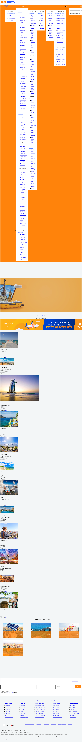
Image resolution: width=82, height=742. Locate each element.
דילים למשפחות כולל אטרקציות (33, 184)
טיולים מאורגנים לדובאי (60, 52)
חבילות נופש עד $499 (12, 19)
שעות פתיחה (27, 724)
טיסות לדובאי (22, 115)
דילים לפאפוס (32, 123)
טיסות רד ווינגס (22, 237)
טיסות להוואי (22, 189)
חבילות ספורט (72, 705)
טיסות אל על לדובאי (22, 34)
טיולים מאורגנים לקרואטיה (40, 707)
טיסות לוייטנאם (23, 185)
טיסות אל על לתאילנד (22, 61)
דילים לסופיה (32, 89)
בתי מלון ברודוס (56, 711)
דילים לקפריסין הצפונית (33, 112)
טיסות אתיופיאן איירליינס (23, 258)
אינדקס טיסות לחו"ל (9, 717)
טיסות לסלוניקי (22, 119)
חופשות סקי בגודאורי (41, 22)
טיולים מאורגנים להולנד (60, 33)
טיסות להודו (22, 177)
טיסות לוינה (22, 81)
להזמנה (6, 357)
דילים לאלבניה (32, 51)
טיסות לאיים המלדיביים (22, 193)
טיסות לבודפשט (23, 86)
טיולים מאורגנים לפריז (61, 18)
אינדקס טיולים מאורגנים (39, 717)
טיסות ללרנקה (22, 117)
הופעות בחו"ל (50, 11)
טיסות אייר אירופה (23, 242)
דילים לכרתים (23, 703)
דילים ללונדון (32, 60)
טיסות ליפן (22, 179)
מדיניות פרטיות (46, 724)
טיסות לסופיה (22, 160)
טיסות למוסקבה (23, 105)
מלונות (67, 6)
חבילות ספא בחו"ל (33, 172)
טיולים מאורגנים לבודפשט (40, 709)
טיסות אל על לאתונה (22, 18)
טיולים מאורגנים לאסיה (60, 47)
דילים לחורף (32, 55)
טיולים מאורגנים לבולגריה (60, 24)
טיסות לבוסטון (22, 211)
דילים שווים (32, 146)
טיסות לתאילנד (22, 184)
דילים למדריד (32, 63)
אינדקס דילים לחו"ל (24, 717)
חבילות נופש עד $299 (11, 7)
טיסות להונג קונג (23, 175)
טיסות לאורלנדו (23, 226)
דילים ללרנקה (32, 116)
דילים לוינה (33, 25)
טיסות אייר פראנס (23, 240)
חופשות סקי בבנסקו (41, 17)
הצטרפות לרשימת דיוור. (4, 691)
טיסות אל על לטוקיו (22, 65)
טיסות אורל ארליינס (22, 248)
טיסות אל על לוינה (23, 37)
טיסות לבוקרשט (23, 100)
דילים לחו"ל (20, 700)
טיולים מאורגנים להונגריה (60, 36)
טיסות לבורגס (22, 132)
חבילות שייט (32, 165)
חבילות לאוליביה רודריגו (51, 37)
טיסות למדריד (22, 89)
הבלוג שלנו (70, 724)
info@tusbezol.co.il (19, 739)
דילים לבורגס (32, 138)
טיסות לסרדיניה (23, 98)
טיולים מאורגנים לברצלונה (60, 16)
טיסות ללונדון (22, 95)
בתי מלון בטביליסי (56, 715)
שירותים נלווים (73, 7)
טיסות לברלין (22, 78)
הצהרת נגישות (53, 724)
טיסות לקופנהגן (22, 91)
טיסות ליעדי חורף (22, 142)
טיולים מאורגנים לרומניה (60, 39)
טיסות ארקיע (22, 235)
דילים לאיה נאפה (33, 108)
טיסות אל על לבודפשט (22, 31)
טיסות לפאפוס (22, 137)
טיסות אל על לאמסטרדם (22, 68)
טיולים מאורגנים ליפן (61, 59)
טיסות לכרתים (22, 129)
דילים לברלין (32, 31)
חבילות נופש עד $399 (12, 16)
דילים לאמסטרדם (33, 22)
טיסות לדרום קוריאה (22, 181)
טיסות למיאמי (22, 216)
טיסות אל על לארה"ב (22, 14)
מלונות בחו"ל (53, 700)
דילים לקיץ (32, 96)
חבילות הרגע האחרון (74, 703)
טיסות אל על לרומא (22, 55)
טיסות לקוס (22, 130)
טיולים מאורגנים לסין (61, 57)
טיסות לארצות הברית (23, 202)
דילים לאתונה (32, 75)
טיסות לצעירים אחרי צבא (22, 198)
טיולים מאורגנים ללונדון (60, 43)
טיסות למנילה (22, 187)
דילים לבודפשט (33, 41)
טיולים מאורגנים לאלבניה (60, 27)
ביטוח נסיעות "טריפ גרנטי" (75, 13)
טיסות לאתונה (22, 84)
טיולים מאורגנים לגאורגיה (40, 711)
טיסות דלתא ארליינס (22, 251)
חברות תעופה (21, 230)
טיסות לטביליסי (23, 83)
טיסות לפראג (22, 88)
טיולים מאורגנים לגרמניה (60, 21)
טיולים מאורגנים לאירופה (60, 11)
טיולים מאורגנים (58, 7)
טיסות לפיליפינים (23, 174)
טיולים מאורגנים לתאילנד (60, 62)
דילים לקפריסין (33, 104)
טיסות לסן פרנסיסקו (22, 219)
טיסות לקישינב (22, 108)
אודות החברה (32, 724)
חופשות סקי (41, 7)
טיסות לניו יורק (22, 210)
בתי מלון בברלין (56, 705)
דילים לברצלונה (33, 44)
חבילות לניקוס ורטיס (50, 27)
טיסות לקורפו (22, 120)
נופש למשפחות (73, 717)
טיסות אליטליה (22, 239)
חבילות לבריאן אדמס (50, 32)
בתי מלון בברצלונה (56, 703)
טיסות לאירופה (21, 72)
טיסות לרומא (22, 96)
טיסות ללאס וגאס (23, 215)
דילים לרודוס (32, 131)
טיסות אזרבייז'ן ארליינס (22, 255)
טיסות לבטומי (22, 101)
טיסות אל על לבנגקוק (22, 21)
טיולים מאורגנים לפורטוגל (40, 715)
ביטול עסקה (6, 5)
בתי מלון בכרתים (56, 709)
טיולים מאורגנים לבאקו (60, 55)
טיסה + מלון (32, 7)
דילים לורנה (33, 125)
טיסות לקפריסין (23, 134)
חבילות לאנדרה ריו (51, 22)
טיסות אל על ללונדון (22, 39)
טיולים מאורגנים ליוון (61, 30)
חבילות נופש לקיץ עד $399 (33, 156)
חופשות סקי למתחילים (42, 27)
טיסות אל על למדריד (22, 43)
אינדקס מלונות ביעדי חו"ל (57, 717)
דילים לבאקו (32, 48)
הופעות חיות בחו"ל (49, 7)
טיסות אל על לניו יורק (23, 50)
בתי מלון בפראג (56, 713)
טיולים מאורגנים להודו (61, 64)
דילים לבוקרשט (33, 19)
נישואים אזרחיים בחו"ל (74, 713)
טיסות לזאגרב (22, 106)
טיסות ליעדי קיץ (22, 112)
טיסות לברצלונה (23, 79)
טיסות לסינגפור (22, 190)
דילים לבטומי (32, 34)
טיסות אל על (21, 10)
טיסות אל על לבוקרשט (22, 28)
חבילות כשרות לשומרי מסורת (32, 177)
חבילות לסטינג (50, 16)
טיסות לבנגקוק (22, 172)
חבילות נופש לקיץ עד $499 (33, 161)
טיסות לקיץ (13, 311)
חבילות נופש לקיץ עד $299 (33, 151)
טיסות (19, 7)
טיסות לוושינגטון (23, 223)
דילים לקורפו (32, 141)
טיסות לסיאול (22, 195)
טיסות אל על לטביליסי (22, 58)
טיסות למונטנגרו (23, 135)
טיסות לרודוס (22, 124)
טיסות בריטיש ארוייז (22, 245)
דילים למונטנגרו (33, 135)
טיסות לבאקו (22, 103)
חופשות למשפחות (33, 169)
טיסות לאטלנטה (23, 221)
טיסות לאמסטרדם (23, 76)
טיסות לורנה (22, 127)
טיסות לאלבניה (22, 125)
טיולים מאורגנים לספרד (39, 705)
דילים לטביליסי (33, 16)
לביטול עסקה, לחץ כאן (62, 724)
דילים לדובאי (32, 92)
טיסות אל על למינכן (22, 46)
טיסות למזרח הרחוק (22, 168)
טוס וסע (32, 188)
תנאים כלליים (39, 724)
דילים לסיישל (32, 128)
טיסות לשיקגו (22, 213)
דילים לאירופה (33, 11)
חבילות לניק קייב (51, 19)
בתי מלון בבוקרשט (56, 707)
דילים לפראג (32, 27)
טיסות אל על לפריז (23, 52)
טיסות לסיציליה (23, 93)
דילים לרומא (32, 38)
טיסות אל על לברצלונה (22, 24)
